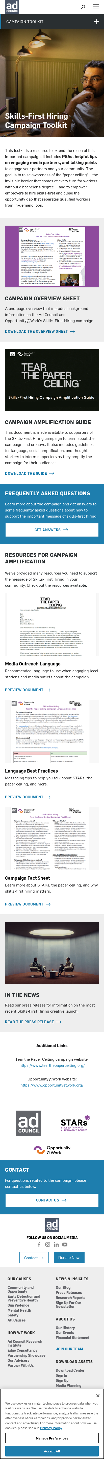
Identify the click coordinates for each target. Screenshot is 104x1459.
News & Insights (72, 1279)
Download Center (70, 1370)
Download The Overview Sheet (37, 331)
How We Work (21, 1333)
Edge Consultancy (23, 1350)
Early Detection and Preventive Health (24, 1298)
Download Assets (74, 1362)
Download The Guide (26, 473)
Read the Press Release (30, 1021)
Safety (13, 1315)
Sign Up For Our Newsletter (68, 1305)
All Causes (17, 1320)
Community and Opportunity (21, 1289)
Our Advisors (19, 1361)
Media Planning (68, 1386)
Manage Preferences (52, 1438)
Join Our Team (69, 1349)
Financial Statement (72, 1338)
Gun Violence (18, 1305)
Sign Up (62, 1381)
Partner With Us (21, 1366)
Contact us (47, 1200)
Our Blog (63, 1288)
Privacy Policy (51, 1428)
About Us (65, 1319)
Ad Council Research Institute (25, 1343)
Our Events (65, 1333)
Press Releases (69, 1293)
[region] (52, 1424)
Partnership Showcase (26, 1355)
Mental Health (19, 1310)
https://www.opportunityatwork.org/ (52, 1085)
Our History (65, 1328)
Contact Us (33, 1257)
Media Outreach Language (33, 663)
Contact (17, 1169)
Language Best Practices (31, 770)
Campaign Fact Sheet (27, 878)
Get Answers (48, 529)
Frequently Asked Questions (47, 493)
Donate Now (69, 1257)
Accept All (52, 1451)
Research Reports (71, 1298)
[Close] (97, 1395)
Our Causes (19, 1279)
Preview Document (24, 689)
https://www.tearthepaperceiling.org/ (52, 1065)
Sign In (61, 1375)
